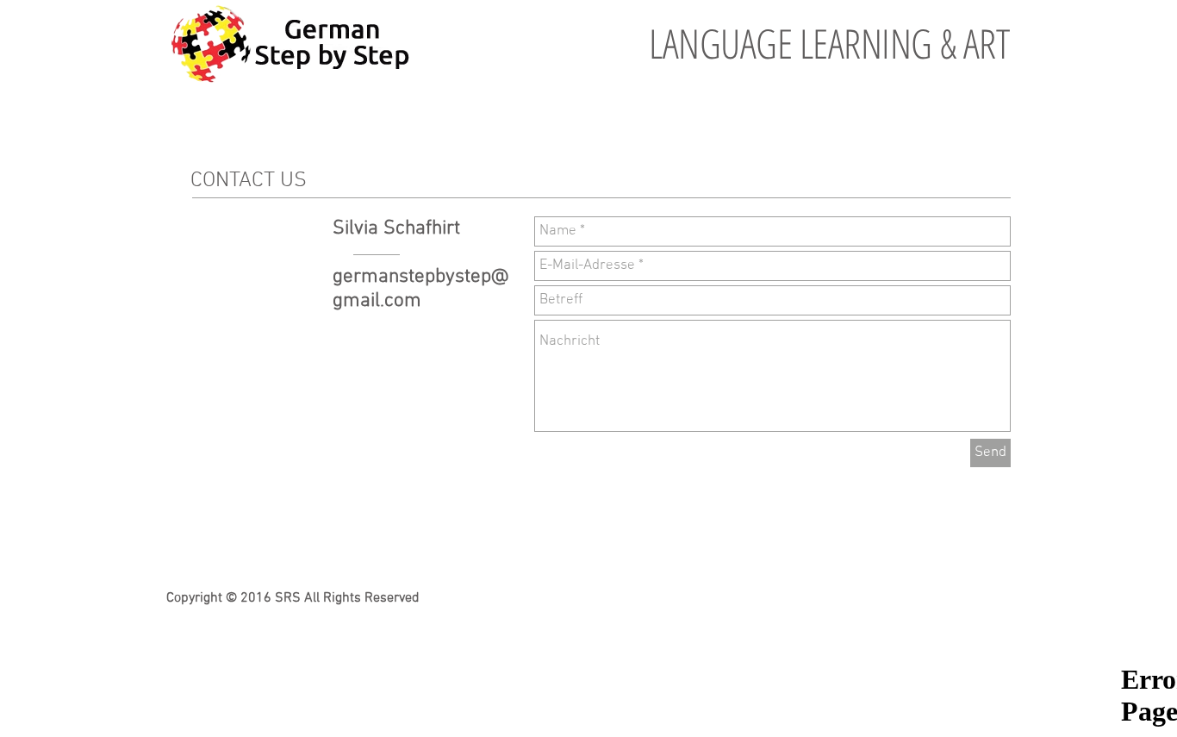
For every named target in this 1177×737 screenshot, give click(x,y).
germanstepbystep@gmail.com (420, 289)
